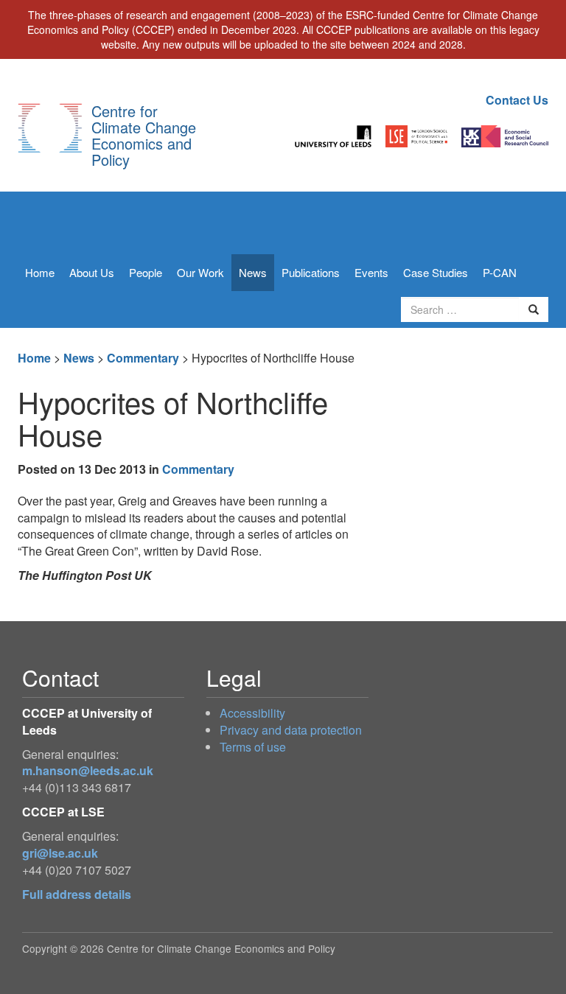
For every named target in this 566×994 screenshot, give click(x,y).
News (253, 272)
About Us (91, 272)
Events (371, 272)
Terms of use (253, 746)
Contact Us (517, 99)
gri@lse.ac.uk (60, 852)
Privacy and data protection (291, 729)
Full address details (76, 894)
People (145, 272)
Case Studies (435, 272)
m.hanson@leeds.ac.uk (87, 770)
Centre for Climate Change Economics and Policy (143, 135)
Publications (311, 272)
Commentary (143, 357)
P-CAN (500, 272)
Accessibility (252, 712)
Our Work (200, 272)
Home (40, 272)
